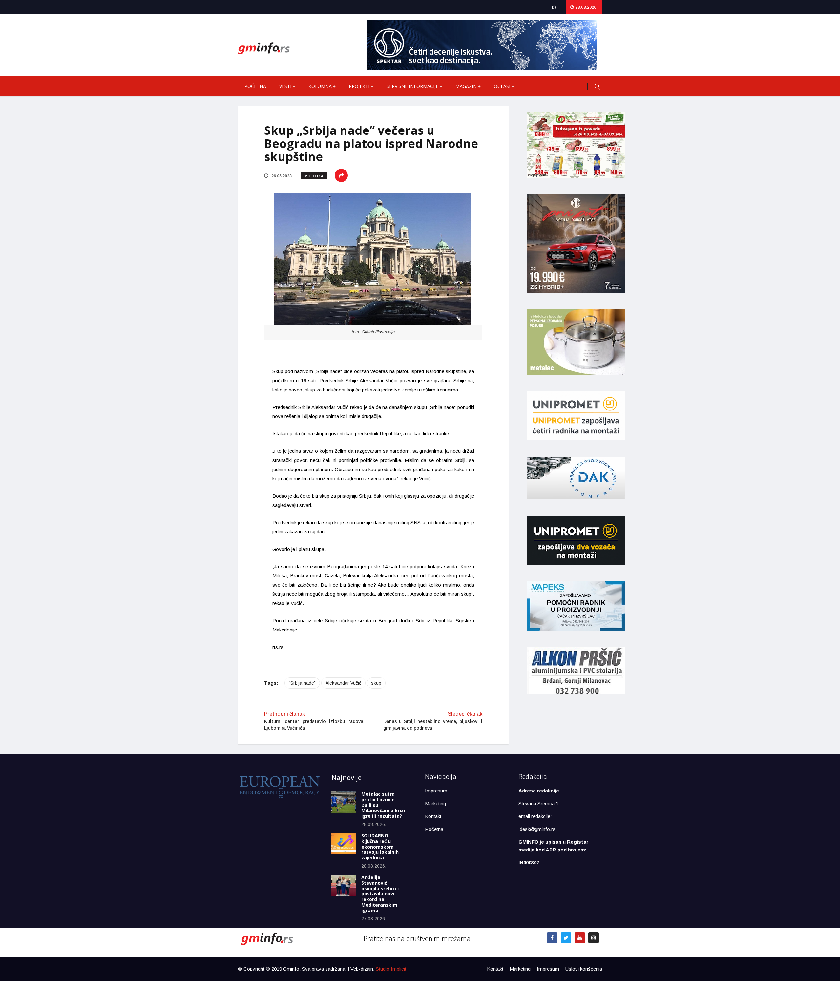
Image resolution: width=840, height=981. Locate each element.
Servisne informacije (412, 86)
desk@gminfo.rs (538, 829)
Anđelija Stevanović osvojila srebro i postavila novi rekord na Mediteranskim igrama (380, 893)
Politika (314, 175)
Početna (255, 86)
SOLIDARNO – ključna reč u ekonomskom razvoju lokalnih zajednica (380, 846)
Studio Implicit (391, 968)
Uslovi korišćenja (583, 968)
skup (376, 683)
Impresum (436, 790)
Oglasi (502, 86)
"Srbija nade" (302, 683)
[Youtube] (580, 937)
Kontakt (433, 816)
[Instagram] (593, 937)
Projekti (359, 86)
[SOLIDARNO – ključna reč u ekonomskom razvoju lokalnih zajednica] (343, 843)
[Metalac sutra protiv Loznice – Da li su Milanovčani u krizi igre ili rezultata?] (343, 802)
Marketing (435, 803)
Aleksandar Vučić (343, 683)
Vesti (285, 86)
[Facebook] (552, 937)
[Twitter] (566, 937)
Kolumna (320, 86)
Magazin (466, 86)
